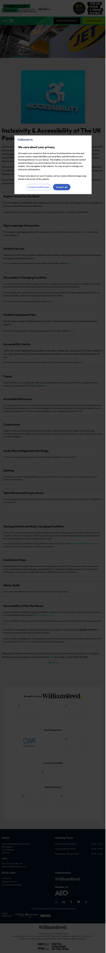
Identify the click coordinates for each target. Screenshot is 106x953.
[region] (53, 164)
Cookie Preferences (39, 187)
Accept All (61, 187)
